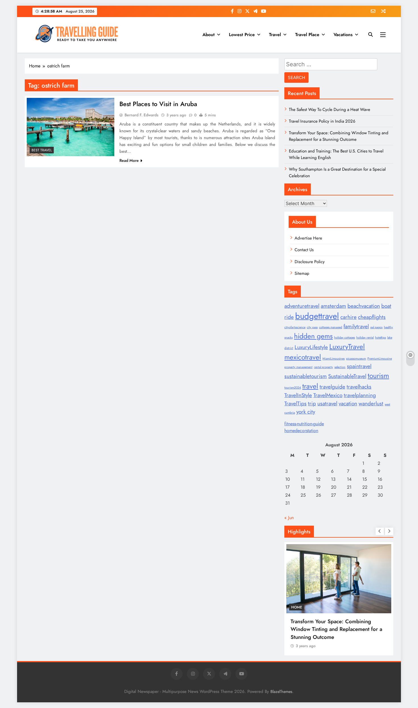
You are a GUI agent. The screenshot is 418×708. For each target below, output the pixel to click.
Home (296, 607)
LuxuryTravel (347, 347)
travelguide (332, 387)
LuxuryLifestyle (311, 347)
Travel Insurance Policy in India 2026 (322, 121)
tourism (378, 376)
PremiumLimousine (379, 358)
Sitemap (302, 273)
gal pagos (376, 327)
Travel (275, 34)
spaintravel (359, 366)
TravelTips (295, 403)
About (208, 34)
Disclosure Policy (310, 262)
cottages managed (330, 327)
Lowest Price (242, 34)
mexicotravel (302, 357)
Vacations (343, 34)
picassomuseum (356, 358)
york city (305, 412)
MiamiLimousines (333, 358)
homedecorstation (301, 430)
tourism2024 (292, 387)
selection (339, 367)
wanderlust (371, 403)
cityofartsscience (294, 327)
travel (310, 386)
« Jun (289, 517)
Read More (129, 160)
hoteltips (380, 337)
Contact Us (304, 250)
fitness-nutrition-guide (304, 423)
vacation (348, 403)
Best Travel (42, 150)
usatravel (327, 403)
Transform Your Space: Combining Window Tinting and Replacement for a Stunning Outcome (338, 136)
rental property (323, 367)
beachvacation (363, 306)
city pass (312, 327)
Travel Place (307, 34)
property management (298, 367)
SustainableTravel (347, 376)
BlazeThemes (281, 691)
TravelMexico (327, 395)
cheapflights (372, 317)
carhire (348, 317)
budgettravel (317, 316)
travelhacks (359, 387)
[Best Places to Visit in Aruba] (70, 127)
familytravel (356, 326)
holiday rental (365, 337)
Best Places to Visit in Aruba (158, 103)
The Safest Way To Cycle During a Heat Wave (329, 109)
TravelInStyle (298, 395)
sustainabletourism (305, 376)
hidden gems (313, 336)
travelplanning (360, 395)
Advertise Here (308, 238)
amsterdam (333, 306)
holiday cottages (344, 337)
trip (312, 403)
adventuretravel (301, 306)
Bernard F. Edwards (141, 115)
